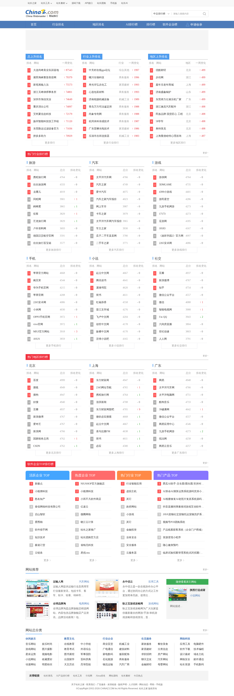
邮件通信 (199, 659)
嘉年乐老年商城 (165, 84)
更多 (46, 560)
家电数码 (108, 654)
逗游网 (163, 221)
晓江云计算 (85, 522)
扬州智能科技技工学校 (46, 121)
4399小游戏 (165, 191)
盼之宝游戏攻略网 (132, 603)
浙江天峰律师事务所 (44, 92)
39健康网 (164, 409)
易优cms (83, 552)
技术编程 (199, 649)
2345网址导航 (104, 387)
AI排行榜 (132, 24)
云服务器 (129, 552)
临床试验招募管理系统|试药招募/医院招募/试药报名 (181, 552)
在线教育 (69, 644)
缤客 (35, 213)
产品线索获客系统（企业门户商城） (181, 529)
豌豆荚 (37, 280)
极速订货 (38, 545)
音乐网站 (31, 644)
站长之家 (32, 3)
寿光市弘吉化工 (98, 84)
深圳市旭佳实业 (42, 99)
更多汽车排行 (116, 249)
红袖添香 (101, 302)
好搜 (35, 402)
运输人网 (58, 581)
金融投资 (129, 529)
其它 (127, 499)
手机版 (159, 684)
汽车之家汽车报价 (106, 199)
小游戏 (128, 514)
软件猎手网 (39, 529)
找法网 (163, 438)
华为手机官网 (41, 287)
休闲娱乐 (31, 638)
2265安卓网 (165, 243)
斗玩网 (89, 675)
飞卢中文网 (102, 317)
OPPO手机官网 (41, 317)
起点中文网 (102, 273)
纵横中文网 (102, 331)
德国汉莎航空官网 (43, 235)
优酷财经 (161, 70)
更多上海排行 (116, 452)
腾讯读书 (101, 280)
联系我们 (90, 684)
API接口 (89, 3)
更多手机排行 (53, 345)
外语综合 (86, 649)
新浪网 (37, 431)
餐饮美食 (163, 644)
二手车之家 (102, 243)
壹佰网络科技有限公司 (46, 506)
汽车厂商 (124, 664)
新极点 (37, 483)
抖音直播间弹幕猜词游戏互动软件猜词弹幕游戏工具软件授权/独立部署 (182, 506)
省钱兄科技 (85, 545)
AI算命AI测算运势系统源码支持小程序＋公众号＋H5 (182, 491)
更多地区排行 (178, 142)
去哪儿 (37, 191)
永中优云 (127, 581)
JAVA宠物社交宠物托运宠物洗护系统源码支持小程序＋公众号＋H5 (182, 514)
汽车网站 (84, 581)
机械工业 (124, 644)
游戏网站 (153, 603)
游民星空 (164, 199)
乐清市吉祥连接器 (99, 136)
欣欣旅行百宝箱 (42, 243)
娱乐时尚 (47, 644)
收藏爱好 (47, 659)
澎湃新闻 (101, 402)
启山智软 (38, 514)
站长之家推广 (86, 529)
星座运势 (31, 654)
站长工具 (45, 3)
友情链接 (111, 684)
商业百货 (108, 644)
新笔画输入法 (41, 84)
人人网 (163, 338)
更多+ (205, 153)
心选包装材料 (96, 92)
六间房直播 (165, 324)
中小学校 (86, 644)
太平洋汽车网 (104, 177)
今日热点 (138, 675)
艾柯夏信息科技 (42, 114)
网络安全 (185, 659)
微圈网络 (83, 514)
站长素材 (60, 3)
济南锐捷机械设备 (99, 99)
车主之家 (101, 228)
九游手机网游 (166, 206)
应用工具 (153, 581)
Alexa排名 (100, 675)
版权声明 (122, 684)
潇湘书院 (101, 287)
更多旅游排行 (53, 249)
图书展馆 (69, 654)
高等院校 (86, 664)
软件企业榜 (170, 24)
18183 (162, 228)
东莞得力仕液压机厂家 (168, 99)
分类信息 (163, 649)
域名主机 (199, 654)
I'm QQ (163, 317)
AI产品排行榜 (62, 675)
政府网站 (129, 506)
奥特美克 (161, 128)
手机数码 (199, 664)
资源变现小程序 (170, 537)
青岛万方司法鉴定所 (100, 106)
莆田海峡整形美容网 (44, 77)
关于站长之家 (77, 684)
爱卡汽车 (101, 191)
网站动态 (143, 684)
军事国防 (86, 654)
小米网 (37, 309)
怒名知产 (38, 499)
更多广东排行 (179, 452)
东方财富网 (102, 380)
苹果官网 (38, 295)
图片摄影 (47, 649)
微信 (161, 302)
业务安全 (129, 537)
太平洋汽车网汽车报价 (109, 221)
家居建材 (146, 649)
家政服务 (146, 644)
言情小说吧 (102, 338)
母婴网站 (163, 664)
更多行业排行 (111, 142)
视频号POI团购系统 (172, 522)
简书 (98, 295)
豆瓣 (161, 273)
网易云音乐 (165, 446)
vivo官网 (38, 324)
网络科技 (185, 638)
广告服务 (101, 684)
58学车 (159, 121)
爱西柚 (37, 522)
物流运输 (108, 664)
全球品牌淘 (59, 603)
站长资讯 (48, 675)
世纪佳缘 (164, 331)
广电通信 (108, 649)
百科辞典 (86, 659)
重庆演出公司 (41, 106)
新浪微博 (164, 280)
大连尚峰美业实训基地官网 (46, 72)
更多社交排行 (179, 345)
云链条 (36, 552)
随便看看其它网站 (186, 581)
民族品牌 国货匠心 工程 (169, 114)
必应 (98, 446)
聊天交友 (146, 659)
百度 (35, 380)
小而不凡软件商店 (88, 499)
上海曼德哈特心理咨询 (168, 136)
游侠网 (163, 177)
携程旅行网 (39, 177)
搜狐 (35, 387)
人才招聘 (133, 684)
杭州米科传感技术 (99, 121)
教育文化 (69, 638)
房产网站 (163, 654)
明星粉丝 (47, 664)
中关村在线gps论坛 (99, 70)
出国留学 (69, 659)
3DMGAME (165, 184)
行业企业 (108, 638)
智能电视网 (165, 309)
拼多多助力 (39, 136)
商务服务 (124, 659)
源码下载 (76, 3)
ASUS (36, 338)
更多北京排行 (53, 452)
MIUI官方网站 (41, 331)
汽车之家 (101, 184)
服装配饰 (124, 654)
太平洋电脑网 (166, 394)
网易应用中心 (166, 424)
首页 (34, 24)
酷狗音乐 (164, 402)
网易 (161, 380)
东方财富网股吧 (105, 409)
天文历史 (69, 664)
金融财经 (146, 664)
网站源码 (113, 675)
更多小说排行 (116, 345)
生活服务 (146, 638)
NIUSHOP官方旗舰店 (90, 483)
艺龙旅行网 (39, 221)
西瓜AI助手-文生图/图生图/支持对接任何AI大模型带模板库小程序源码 (182, 483)
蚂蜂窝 (37, 206)
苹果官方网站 (41, 273)
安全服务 (129, 545)
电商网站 (84, 603)
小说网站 (195, 595)
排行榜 (150, 24)
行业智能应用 (132, 483)
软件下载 (185, 649)
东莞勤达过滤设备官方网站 (46, 130)
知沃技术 (38, 537)
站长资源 (185, 664)
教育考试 (69, 649)
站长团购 (101, 3)
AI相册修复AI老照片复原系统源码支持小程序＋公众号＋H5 (182, 499)
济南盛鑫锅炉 (163, 92)
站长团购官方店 (87, 537)
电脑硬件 (199, 644)
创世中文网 (102, 324)
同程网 (37, 199)
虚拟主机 (129, 491)
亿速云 (82, 506)
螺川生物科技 (96, 77)
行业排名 (58, 24)
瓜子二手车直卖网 (106, 235)
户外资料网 (39, 228)
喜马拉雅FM (103, 431)
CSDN (36, 446)
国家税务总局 (41, 438)
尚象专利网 (95, 114)
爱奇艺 (37, 424)
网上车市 (101, 206)
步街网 (159, 77)
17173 (162, 213)
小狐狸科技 (39, 491)
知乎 (161, 287)
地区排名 (98, 24)
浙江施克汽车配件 (166, 106)
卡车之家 (101, 213)
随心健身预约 (168, 545)
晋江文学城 (102, 309)
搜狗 (35, 394)
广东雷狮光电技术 (99, 128)
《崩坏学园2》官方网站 (171, 237)
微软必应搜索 (104, 416)
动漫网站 (31, 664)
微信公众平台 (166, 295)
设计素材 (185, 654)
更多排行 (50, 142)
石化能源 (108, 659)
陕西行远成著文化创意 (197, 591)
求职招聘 (146, 654)
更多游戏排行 (179, 249)
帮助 (152, 684)
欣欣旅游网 (39, 184)
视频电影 (47, 654)
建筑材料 (124, 649)
